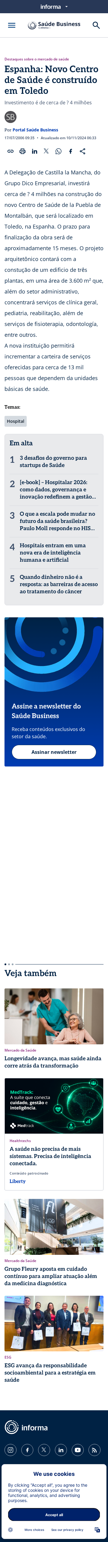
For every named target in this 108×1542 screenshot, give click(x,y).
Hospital (15, 421)
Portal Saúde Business (35, 130)
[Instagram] (10, 1450)
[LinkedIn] (61, 1450)
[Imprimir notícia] (22, 151)
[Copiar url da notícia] (10, 151)
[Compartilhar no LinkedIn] (34, 151)
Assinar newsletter (54, 752)
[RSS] (94, 1450)
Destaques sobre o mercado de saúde (36, 59)
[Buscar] (96, 25)
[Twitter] (44, 1450)
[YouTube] (78, 1450)
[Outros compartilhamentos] (82, 151)
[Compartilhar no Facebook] (70, 151)
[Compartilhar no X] (46, 151)
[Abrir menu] (11, 25)
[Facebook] (27, 1450)
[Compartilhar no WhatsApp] (58, 151)
